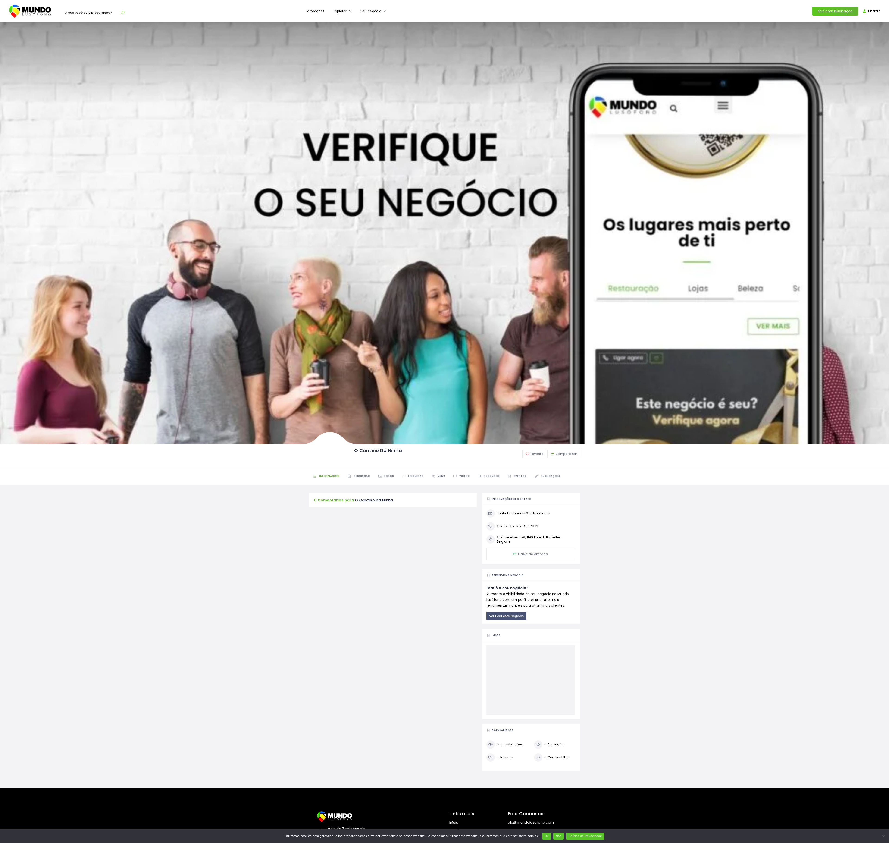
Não (559, 836)
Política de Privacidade (585, 836)
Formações (315, 11)
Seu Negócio (370, 11)
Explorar (340, 11)
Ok (547, 836)
